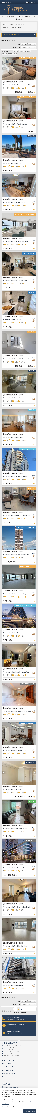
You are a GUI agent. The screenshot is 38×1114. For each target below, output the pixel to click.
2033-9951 (32, 2)
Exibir (19, 44)
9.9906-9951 (8, 1066)
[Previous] (4, 68)
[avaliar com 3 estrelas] (6, 1011)
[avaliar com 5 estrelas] (10, 1011)
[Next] (33, 68)
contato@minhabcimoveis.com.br (13, 1077)
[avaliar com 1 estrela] (2, 1011)
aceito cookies (30, 1111)
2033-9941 (8, 1070)
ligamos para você (9, 1073)
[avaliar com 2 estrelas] (4, 1011)
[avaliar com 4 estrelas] (8, 1011)
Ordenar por (17, 47)
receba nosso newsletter (11, 1087)
